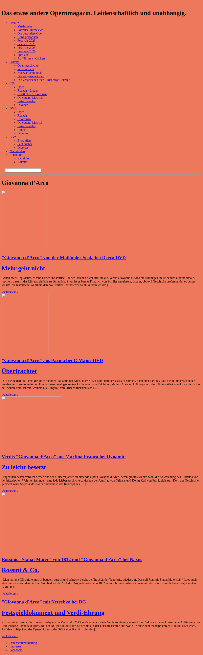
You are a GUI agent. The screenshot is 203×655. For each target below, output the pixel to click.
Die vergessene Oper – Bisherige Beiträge (43, 79)
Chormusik (24, 119)
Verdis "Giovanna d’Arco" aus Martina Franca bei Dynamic (63, 456)
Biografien (24, 140)
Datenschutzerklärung (23, 642)
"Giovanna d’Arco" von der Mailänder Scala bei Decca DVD (64, 257)
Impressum (16, 646)
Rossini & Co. (20, 570)
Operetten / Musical (29, 122)
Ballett (21, 129)
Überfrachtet (19, 370)
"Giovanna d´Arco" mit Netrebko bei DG (44, 601)
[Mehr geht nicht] (24, 249)
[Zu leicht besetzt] (31, 448)
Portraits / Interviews (30, 30)
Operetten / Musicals (30, 97)
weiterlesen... (10, 291)
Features (15, 22)
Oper (20, 87)
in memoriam (25, 69)
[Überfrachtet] (25, 352)
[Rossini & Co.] (31, 551)
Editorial (22, 162)
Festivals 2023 (26, 40)
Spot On (22, 54)
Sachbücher (24, 144)
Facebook (16, 650)
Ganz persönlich (27, 37)
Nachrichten (17, 151)
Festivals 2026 (26, 51)
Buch (13, 137)
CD (12, 83)
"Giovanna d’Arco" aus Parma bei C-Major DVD (52, 360)
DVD (13, 108)
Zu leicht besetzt (24, 467)
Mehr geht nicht (23, 268)
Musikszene (24, 26)
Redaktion (16, 154)
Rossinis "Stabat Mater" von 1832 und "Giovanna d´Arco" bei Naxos (72, 559)
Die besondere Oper (30, 33)
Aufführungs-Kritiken (31, 58)
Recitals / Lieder (27, 90)
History (15, 62)
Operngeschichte (27, 65)
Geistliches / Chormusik (32, 94)
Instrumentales (26, 101)
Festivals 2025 (26, 47)
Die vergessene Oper (30, 76)
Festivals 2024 (26, 44)
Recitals (22, 115)
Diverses (22, 104)
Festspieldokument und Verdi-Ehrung (53, 612)
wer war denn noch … (31, 72)
